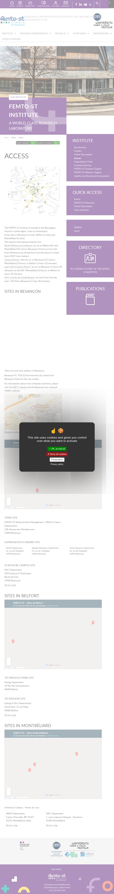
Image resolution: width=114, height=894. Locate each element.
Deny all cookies (57, 454)
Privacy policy (57, 464)
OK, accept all (58, 449)
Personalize (57, 459)
